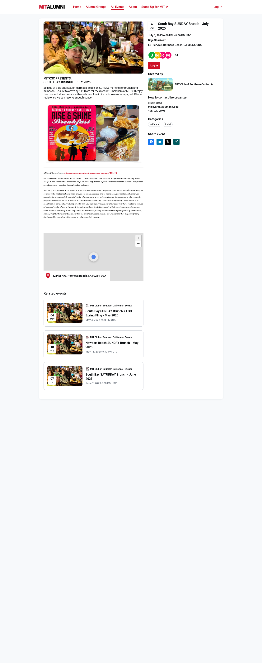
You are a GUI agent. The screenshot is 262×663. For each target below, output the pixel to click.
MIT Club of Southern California (194, 84)
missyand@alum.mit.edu (163, 106)
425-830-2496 (156, 110)
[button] (151, 142)
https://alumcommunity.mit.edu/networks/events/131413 (90, 173)
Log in (217, 7)
